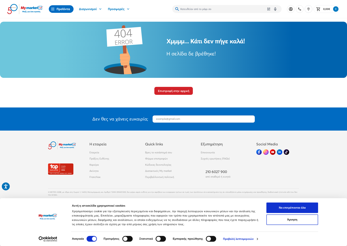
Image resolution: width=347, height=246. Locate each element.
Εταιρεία (94, 152)
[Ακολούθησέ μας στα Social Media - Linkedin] (279, 152)
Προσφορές (116, 9)
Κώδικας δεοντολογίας (158, 164)
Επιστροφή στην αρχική (173, 91)
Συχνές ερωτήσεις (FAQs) (215, 158)
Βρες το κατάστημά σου (158, 152)
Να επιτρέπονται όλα (292, 207)
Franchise (94, 177)
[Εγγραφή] (250, 119)
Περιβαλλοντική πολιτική (159, 177)
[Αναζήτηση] (177, 9)
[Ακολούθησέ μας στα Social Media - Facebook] (259, 152)
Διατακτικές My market (158, 170)
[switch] (127, 239)
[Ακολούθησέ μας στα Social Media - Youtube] (272, 152)
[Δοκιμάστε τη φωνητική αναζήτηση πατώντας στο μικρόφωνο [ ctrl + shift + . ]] (275, 9)
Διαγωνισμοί (88, 9)
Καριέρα (94, 164)
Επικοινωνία (208, 152)
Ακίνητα (93, 170)
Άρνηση (292, 219)
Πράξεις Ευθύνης (99, 158)
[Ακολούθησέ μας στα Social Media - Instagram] (266, 152)
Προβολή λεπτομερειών (238, 238)
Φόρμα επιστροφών (156, 158)
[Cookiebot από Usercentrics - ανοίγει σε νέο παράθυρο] (48, 239)
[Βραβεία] (60, 168)
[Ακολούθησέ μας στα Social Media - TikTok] (286, 152)
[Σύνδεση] (291, 9)
